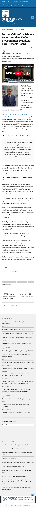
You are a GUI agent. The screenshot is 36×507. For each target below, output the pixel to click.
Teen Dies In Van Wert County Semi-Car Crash (15, 337)
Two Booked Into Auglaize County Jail (13, 333)
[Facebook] (3, 5)
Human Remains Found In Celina (11, 412)
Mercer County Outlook (12, 20)
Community (6, 29)
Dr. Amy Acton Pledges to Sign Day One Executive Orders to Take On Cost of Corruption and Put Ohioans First (16, 391)
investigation (22, 281)
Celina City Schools (9, 281)
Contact (15, 1)
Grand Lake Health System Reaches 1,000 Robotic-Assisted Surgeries (16, 355)
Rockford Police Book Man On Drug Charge (14, 399)
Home (3, 1)
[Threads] (11, 5)
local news (14, 29)
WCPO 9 (8, 54)
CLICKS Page (24, 1)
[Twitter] (7, 5)
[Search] (22, 5)
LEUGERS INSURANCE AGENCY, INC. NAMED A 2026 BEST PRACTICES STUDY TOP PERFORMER (18, 382)
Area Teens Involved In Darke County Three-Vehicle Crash (14, 322)
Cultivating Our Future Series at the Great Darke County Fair (15, 405)
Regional (22, 29)
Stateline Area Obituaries (9, 458)
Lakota (31, 281)
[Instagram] (14, 5)
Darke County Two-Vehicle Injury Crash (13, 351)
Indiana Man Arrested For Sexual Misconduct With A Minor (16, 344)
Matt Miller (7, 284)
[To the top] (32, 495)
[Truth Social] (18, 5)
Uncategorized (7, 31)
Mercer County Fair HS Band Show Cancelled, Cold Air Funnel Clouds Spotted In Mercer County (17, 375)
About (9, 1)
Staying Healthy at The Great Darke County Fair (15, 368)
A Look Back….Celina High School (11, 329)
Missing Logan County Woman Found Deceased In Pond (18, 362)
